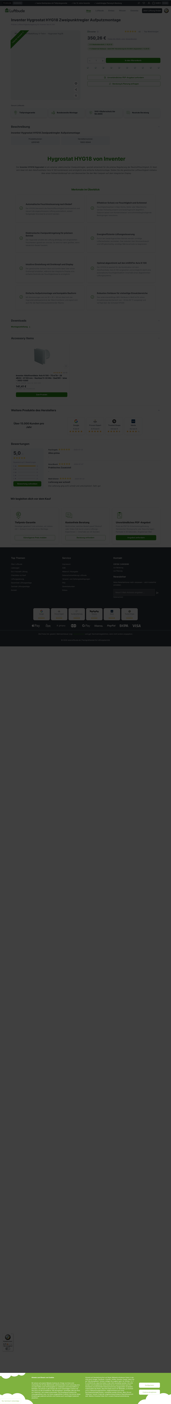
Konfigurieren (149, 1385)
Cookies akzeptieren (149, 1392)
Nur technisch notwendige (10, 1401)
